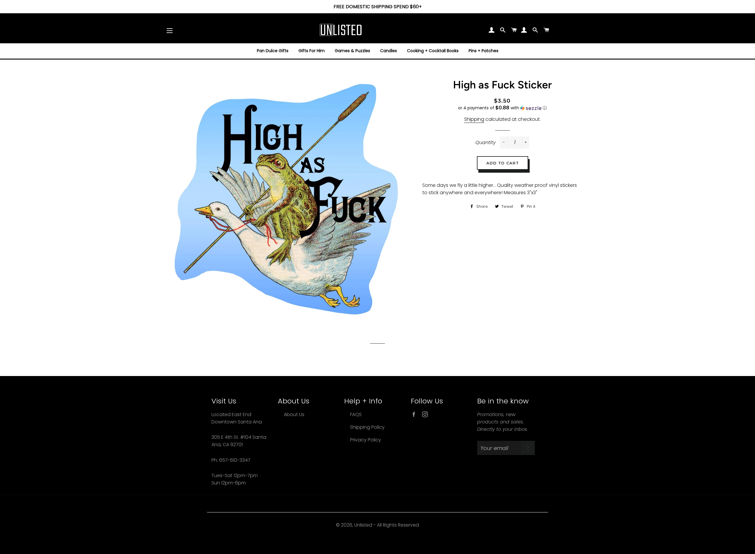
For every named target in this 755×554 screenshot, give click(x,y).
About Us (294, 414)
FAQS (356, 414)
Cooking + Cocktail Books (433, 51)
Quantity (485, 142)
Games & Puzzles (352, 51)
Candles (388, 51)
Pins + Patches (483, 51)
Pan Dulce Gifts (272, 51)
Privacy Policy (365, 439)
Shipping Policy (367, 427)
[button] (502, 108)
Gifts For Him (311, 51)
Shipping (474, 119)
